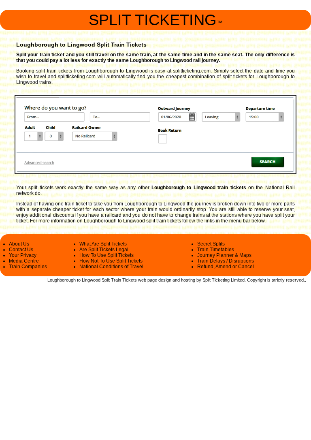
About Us (19, 244)
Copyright (256, 280)
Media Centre (24, 261)
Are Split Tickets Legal (103, 249)
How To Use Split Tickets (106, 255)
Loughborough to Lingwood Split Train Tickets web (96, 280)
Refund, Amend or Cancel (225, 266)
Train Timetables (215, 249)
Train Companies (28, 266)
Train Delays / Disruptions (225, 261)
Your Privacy (22, 255)
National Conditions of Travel (111, 266)
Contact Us (21, 249)
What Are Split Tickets (103, 244)
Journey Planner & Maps (224, 255)
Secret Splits (211, 244)
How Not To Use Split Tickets (111, 261)
